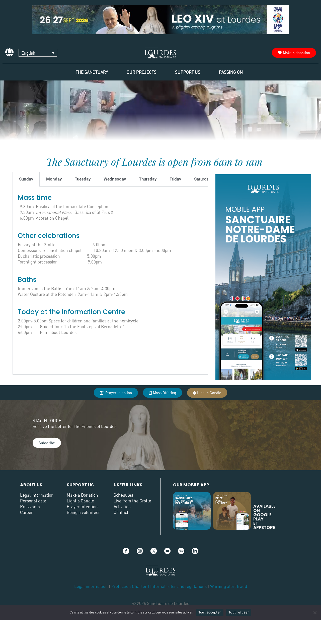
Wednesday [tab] (115, 179)
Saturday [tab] (202, 179)
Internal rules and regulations (179, 586)
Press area (30, 506)
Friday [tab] (175, 179)
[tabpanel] (110, 281)
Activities (122, 506)
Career (26, 512)
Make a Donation (82, 495)
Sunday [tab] (26, 179)
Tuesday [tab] (83, 179)
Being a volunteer (83, 512)
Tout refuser (238, 612)
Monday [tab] (54, 179)
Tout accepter (209, 612)
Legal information (37, 495)
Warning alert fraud (228, 586)
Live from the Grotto (132, 500)
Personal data (33, 500)
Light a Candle (80, 500)
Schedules (123, 495)
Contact (121, 512)
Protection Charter (129, 586)
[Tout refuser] (314, 612)
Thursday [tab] (147, 179)
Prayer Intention (82, 506)
